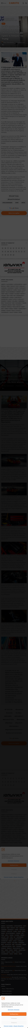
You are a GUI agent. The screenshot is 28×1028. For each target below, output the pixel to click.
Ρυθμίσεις (14, 1022)
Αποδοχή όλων (14, 1014)
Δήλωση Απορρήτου (18, 1026)
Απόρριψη (14, 1018)
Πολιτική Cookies (8, 1026)
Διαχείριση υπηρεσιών (13, 1009)
